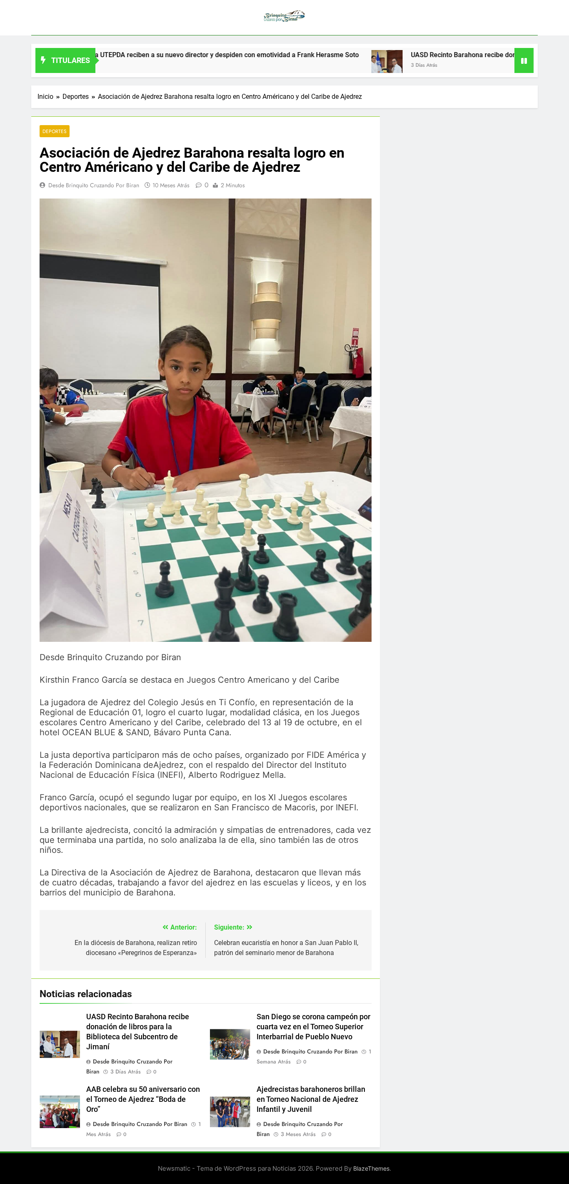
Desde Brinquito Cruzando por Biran (93, 185)
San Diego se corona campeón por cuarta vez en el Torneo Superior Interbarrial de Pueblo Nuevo (313, 1027)
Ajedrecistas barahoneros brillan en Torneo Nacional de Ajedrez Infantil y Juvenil (311, 1099)
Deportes (54, 131)
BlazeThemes (371, 1168)
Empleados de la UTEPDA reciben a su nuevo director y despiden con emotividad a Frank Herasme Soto (163, 55)
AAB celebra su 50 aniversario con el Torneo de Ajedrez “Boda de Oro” (143, 1099)
